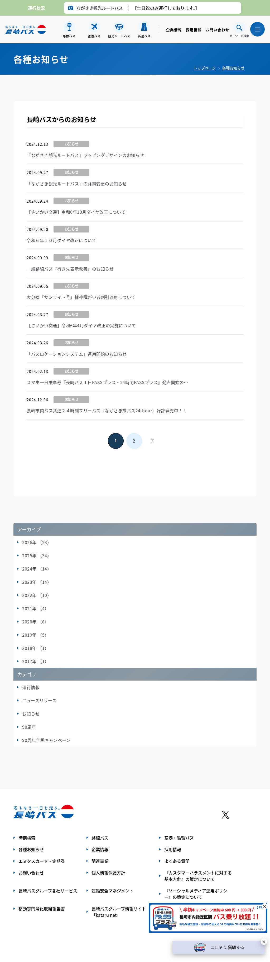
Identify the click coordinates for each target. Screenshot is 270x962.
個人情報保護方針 (108, 872)
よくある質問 (177, 861)
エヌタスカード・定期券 (41, 861)
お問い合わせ (217, 29)
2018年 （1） (35, 648)
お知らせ (31, 713)
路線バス (99, 838)
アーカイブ (29, 529)
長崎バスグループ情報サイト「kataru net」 (118, 911)
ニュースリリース (39, 700)
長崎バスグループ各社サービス (47, 890)
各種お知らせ (233, 68)
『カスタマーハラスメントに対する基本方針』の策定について (198, 875)
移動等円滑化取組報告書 (41, 908)
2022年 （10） (36, 595)
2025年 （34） (36, 555)
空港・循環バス (179, 838)
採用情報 (194, 29)
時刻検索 (26, 838)
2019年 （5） (35, 635)
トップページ (205, 68)
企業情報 (174, 29)
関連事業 (99, 861)
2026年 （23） (36, 542)
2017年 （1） (35, 661)
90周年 (29, 727)
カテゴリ (26, 674)
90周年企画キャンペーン (46, 740)
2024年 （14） (36, 569)
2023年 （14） (36, 582)
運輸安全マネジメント (112, 890)
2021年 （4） (35, 608)
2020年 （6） (35, 621)
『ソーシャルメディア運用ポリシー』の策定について (195, 893)
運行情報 (31, 687)
